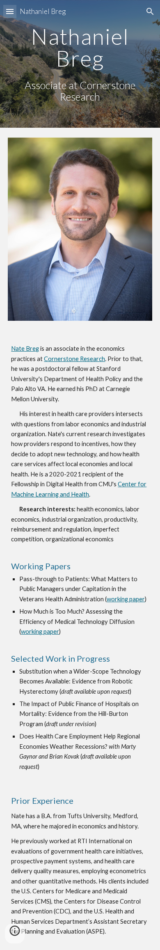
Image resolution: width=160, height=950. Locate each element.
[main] (80, 64)
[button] (10, 11)
